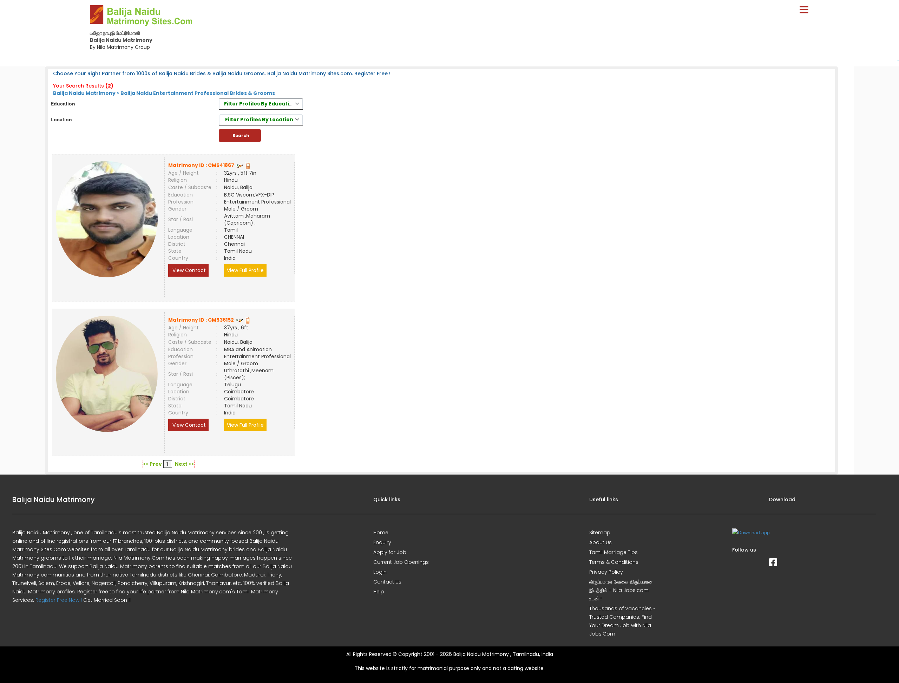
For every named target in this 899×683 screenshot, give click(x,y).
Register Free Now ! (58, 600)
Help (378, 591)
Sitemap (599, 532)
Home (380, 532)
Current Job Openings (401, 562)
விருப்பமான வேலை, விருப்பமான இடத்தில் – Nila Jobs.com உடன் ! (621, 590)
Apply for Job (389, 552)
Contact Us (387, 581)
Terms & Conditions (613, 562)
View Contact (188, 270)
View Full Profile (245, 270)
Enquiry (382, 542)
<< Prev (152, 464)
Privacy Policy (606, 571)
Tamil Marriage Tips (613, 552)
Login (380, 571)
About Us (600, 542)
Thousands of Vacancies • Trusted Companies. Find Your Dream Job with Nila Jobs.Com (622, 621)
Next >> (184, 464)
